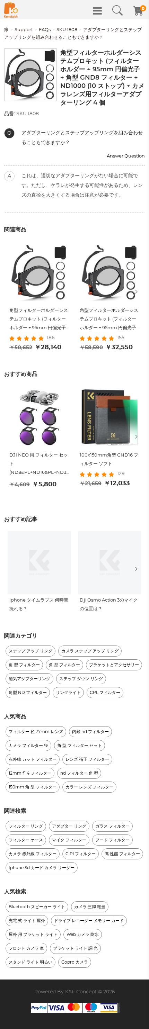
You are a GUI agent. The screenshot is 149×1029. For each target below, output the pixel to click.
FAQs (45, 30)
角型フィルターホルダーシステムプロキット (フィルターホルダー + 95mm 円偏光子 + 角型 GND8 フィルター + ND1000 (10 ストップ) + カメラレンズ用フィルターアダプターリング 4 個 (39, 320)
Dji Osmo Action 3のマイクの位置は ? (109, 604)
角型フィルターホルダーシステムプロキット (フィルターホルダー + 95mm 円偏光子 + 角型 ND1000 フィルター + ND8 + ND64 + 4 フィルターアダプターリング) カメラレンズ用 (110, 320)
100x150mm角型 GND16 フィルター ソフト (109, 459)
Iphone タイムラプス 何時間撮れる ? (38, 604)
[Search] (117, 11)
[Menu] (97, 11)
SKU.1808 (66, 30)
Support (24, 30)
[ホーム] (11, 10)
